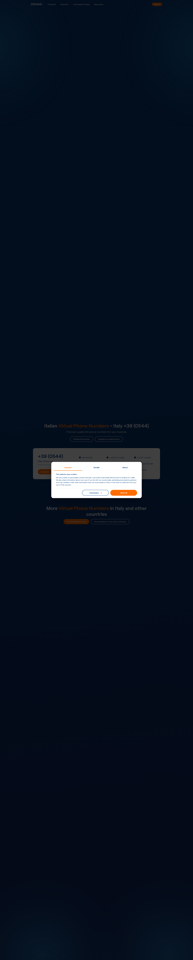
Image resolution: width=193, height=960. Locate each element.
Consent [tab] (68, 467)
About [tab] (125, 467)
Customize (94, 493)
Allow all (123, 493)
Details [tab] (97, 467)
